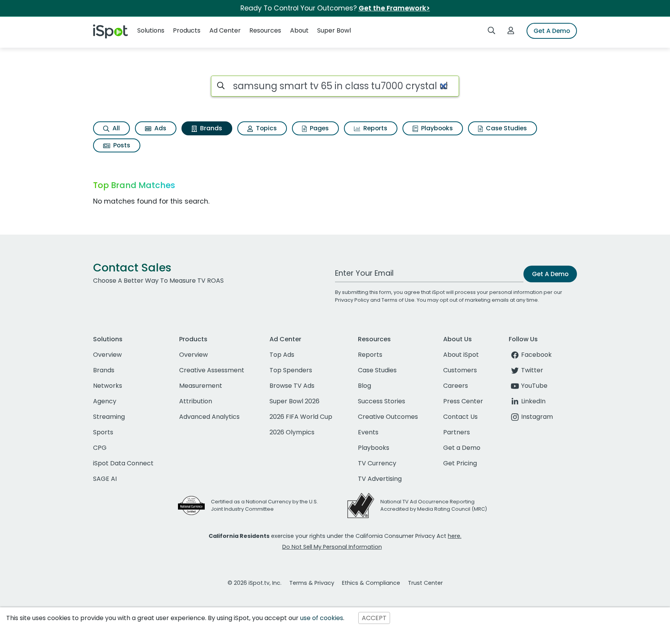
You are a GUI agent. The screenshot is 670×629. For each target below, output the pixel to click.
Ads (159, 128)
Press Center (463, 401)
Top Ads (281, 354)
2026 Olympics (291, 432)
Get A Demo (552, 30)
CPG (100, 447)
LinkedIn (533, 401)
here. (454, 536)
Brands (210, 128)
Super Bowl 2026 (294, 401)
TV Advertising (380, 478)
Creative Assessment (211, 370)
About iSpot (461, 354)
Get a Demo (461, 447)
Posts (121, 145)
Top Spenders (290, 370)
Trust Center (425, 583)
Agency (104, 401)
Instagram (537, 416)
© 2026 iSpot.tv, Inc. (254, 583)
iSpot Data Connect (123, 463)
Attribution (195, 401)
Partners (456, 432)
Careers (455, 385)
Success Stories (381, 401)
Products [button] (186, 30)
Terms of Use (398, 300)
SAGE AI (105, 478)
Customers (460, 370)
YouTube (534, 385)
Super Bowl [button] (334, 30)
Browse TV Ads (291, 385)
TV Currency (377, 463)
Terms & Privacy (311, 583)
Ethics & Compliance (371, 583)
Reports (374, 128)
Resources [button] (265, 30)
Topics (265, 128)
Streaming (109, 416)
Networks (107, 385)
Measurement (200, 385)
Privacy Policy (352, 300)
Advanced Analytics (209, 416)
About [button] (299, 30)
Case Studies (505, 128)
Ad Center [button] (225, 30)
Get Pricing (460, 463)
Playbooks (436, 128)
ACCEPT (374, 617)
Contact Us (460, 416)
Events (368, 432)
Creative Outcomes (388, 416)
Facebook (536, 354)
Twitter (532, 370)
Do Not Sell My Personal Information (332, 547)
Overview (107, 354)
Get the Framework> (394, 8)
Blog (364, 385)
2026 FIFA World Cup (300, 416)
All (115, 128)
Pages (318, 128)
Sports (103, 432)
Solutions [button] (150, 30)
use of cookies (321, 617)
